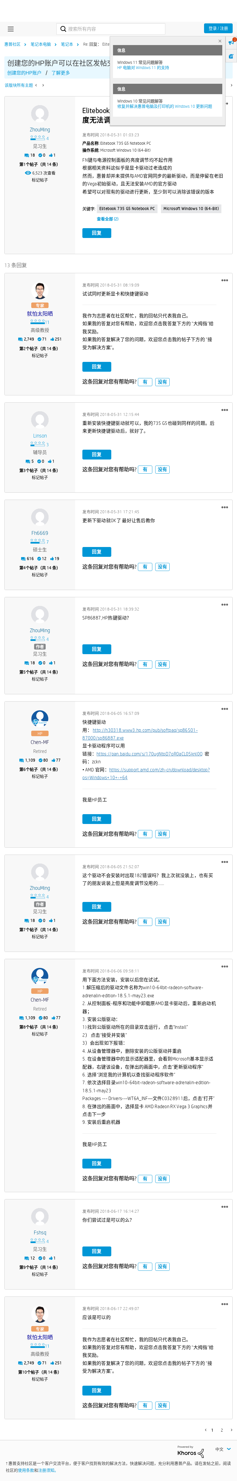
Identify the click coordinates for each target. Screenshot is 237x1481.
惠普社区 (12, 44)
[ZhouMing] (40, 113)
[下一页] (231, 85)
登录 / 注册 (218, 28)
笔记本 (67, 44)
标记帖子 (40, 180)
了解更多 (60, 72)
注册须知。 (48, 1470)
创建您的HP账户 (24, 72)
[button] (225, 280)
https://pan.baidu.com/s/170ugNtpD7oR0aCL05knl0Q (150, 754)
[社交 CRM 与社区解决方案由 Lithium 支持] (191, 1451)
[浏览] (9, 29)
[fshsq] (40, 1216)
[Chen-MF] (40, 719)
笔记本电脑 (41, 44)
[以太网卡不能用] (42, 85)
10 (24, 1372)
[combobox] (110, 29)
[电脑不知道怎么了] (36, 85)
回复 (97, 233)
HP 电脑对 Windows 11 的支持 (143, 67)
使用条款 (26, 1470)
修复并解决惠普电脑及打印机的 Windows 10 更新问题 (164, 106)
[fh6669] (40, 517)
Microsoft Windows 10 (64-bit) (191, 208)
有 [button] (145, 382)
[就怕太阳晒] (40, 290)
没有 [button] (162, 382)
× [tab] (220, 41)
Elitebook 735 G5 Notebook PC (127, 208)
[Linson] (40, 420)
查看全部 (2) (107, 219)
